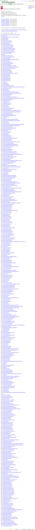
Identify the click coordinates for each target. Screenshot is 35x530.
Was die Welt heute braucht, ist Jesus (8, 189)
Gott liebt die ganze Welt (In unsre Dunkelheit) (9, 437)
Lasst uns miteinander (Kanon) (7, 272)
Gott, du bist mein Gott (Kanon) (7, 140)
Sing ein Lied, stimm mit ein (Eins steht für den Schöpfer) (10, 125)
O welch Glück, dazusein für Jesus (7, 231)
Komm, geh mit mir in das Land (7, 212)
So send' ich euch (5, 246)
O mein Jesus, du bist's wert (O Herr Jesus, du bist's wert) (11, 376)
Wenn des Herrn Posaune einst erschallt (8, 508)
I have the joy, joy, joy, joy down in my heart (8, 68)
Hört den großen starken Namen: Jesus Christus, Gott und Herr (11, 110)
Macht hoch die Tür (5, 473)
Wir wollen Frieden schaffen (6, 341)
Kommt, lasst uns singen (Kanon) (7, 429)
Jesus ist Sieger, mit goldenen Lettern (8, 85)
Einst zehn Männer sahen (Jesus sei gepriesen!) (9, 327)
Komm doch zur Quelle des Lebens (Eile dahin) (9, 156)
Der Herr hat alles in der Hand (6, 346)
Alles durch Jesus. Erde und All (7, 221)
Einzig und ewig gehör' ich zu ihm (7, 275)
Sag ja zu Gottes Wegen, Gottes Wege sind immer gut (10, 266)
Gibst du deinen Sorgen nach (6, 519)
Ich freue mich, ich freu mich (6, 351)
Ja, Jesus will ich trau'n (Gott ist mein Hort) (8, 386)
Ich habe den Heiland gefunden (7, 70)
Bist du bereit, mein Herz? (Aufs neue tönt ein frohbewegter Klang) (12, 509)
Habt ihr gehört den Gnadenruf (6, 515)
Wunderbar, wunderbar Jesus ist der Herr (8, 252)
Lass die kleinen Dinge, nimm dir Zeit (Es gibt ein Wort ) (10, 348)
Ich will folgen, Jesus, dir (6, 225)
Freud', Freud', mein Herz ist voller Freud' (9, 310)
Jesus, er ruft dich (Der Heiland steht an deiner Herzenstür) (11, 120)
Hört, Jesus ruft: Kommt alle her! (7, 129)
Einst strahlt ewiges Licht (6, 215)
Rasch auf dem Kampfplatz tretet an (7, 318)
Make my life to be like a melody (7, 240)
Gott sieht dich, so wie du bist (6, 418)
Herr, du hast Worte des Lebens (7, 136)
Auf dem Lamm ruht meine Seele (7, 257)
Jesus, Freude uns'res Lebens (6, 267)
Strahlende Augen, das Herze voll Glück (8, 387)
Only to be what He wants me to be (7, 276)
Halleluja (3, 54)
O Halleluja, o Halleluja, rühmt (6, 109)
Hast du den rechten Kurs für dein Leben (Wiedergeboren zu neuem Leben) (13, 241)
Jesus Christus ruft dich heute (6, 131)
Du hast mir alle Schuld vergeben (7, 232)
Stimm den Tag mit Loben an (6, 452)
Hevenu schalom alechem (6, 201)
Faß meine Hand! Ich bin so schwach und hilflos (9, 377)
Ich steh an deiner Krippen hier (7, 482)
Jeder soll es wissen (5, 105)
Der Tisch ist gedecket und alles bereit (8, 467)
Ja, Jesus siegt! (4, 362)
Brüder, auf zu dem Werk (6, 236)
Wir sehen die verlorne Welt (6, 242)
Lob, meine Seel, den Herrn (6, 347)
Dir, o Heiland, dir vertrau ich (6, 366)
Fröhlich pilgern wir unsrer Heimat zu (7, 424)
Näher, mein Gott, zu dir (5, 220)
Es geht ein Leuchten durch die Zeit (7, 378)
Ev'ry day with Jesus (5, 302)
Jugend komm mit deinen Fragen (7, 260)
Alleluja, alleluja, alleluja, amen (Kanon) (8, 406)
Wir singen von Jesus (5, 388)
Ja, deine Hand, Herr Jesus (6, 78)
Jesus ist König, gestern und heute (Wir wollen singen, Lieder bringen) (12, 444)
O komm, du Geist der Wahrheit (7, 507)
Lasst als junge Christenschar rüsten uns (8, 332)
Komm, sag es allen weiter (6, 251)
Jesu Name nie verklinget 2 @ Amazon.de (10, 29)
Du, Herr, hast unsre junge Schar (7, 222)
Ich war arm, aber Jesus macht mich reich (8, 285)
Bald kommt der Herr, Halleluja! (7, 514)
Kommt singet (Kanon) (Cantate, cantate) (8, 286)
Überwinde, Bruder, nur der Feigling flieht (8, 227)
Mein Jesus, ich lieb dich (6, 295)
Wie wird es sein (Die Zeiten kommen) (8, 512)
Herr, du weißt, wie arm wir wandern (7, 409)
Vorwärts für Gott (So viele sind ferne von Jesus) (9, 169)
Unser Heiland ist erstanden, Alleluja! (8, 489)
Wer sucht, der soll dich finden (6, 180)
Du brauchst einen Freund (6, 100)
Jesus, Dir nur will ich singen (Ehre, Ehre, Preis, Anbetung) (11, 34)
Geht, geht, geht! (4, 255)
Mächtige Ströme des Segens (6, 277)
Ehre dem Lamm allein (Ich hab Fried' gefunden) (9, 200)
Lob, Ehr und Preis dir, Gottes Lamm (7, 503)
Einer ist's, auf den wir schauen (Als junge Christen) (10, 73)
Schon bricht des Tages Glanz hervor (7, 462)
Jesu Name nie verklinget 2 (5, 20)
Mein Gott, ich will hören (6, 402)
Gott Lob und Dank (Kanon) (7, 245)
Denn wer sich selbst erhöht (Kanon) (7, 99)
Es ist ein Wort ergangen (6, 433)
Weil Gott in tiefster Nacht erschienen (7, 322)
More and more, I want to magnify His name (8, 337)
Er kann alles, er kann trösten (6, 396)
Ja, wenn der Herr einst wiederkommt (8, 520)
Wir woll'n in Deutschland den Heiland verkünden (9, 144)
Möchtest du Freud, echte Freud (7, 150)
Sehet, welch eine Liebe (6, 90)
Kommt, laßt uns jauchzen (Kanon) (7, 44)
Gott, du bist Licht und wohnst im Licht (8, 488)
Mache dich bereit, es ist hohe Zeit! (7, 463)
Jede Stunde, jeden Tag (5, 336)
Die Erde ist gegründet (5, 195)
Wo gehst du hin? (5, 164)
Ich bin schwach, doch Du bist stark (7, 413)
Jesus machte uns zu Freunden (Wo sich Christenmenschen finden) (12, 443)
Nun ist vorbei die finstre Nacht (7, 458)
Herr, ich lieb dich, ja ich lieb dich (7, 497)
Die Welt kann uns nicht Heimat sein (7, 149)
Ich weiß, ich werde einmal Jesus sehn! (8, 204)
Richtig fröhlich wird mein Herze (7, 427)
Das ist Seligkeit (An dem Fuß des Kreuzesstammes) (10, 271)
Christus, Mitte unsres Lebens (6, 88)
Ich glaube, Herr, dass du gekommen (7, 353)
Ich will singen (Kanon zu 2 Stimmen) (8, 50)
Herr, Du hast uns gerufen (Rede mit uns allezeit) (9, 311)
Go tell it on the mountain (6, 250)
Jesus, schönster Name (5, 300)
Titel (15, 33)
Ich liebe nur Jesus (5, 296)
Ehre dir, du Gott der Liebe (6, 478)
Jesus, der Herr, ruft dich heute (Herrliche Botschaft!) (10, 119)
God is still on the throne (6, 358)
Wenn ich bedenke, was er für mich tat (8, 492)
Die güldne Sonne (5, 459)
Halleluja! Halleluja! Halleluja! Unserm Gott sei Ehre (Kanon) (11, 408)
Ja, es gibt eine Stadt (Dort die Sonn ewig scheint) (9, 210)
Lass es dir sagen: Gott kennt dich (7, 139)
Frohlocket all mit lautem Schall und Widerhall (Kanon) (10, 59)
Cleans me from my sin (5, 280)
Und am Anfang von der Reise (6, 217)
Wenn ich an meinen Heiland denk (7, 397)
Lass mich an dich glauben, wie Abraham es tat (9, 523)
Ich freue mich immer (5, 116)
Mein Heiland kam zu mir (6, 43)
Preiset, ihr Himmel (5, 39)
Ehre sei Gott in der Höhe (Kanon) (7, 146)
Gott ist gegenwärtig (5, 38)
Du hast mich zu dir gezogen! (6, 292)
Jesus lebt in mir (4, 35)
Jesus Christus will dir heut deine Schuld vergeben (10, 469)
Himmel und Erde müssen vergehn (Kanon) (8, 237)
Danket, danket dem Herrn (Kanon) (7, 371)
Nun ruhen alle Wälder (5, 468)
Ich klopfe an (4, 363)
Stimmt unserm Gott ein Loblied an (7, 55)
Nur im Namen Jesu (5, 343)
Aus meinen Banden (5, 89)
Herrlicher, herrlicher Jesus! (6, 207)
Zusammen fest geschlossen (6, 442)
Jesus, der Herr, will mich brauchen (7, 235)
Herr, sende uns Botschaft (6, 342)
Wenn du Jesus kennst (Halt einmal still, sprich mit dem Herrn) (11, 93)
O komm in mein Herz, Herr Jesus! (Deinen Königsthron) (10, 477)
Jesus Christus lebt (5, 83)
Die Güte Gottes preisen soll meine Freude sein (9, 256)
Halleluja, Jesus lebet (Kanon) (6, 301)
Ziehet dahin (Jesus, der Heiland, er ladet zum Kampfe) (10, 316)
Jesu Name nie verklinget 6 (5, 25)
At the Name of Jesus (5, 121)
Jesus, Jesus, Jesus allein (6, 58)
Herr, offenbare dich (5, 174)
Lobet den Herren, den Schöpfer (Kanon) (8, 449)
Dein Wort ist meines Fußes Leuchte (7, 428)
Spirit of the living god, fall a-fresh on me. (8, 287)
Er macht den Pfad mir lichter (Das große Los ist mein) (10, 145)
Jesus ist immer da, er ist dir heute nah (8, 108)
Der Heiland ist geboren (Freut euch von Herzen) (9, 479)
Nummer (12, 33)
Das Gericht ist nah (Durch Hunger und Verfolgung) (10, 524)
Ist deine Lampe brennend (6, 79)
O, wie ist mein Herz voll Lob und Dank (8, 196)
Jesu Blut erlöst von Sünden (6, 194)
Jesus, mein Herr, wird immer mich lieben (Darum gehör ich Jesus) (12, 361)
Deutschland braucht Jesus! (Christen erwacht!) (9, 151)
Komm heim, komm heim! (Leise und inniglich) (9, 115)
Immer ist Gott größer (5, 134)
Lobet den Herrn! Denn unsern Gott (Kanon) (8, 434)
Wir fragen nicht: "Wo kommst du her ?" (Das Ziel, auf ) (10, 439)
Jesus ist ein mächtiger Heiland (7, 94)
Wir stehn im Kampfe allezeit (6, 313)
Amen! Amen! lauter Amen (6, 95)
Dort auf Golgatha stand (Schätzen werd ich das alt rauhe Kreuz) (12, 191)
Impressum (32, 529)
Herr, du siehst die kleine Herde (7, 230)
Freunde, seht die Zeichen (6, 74)
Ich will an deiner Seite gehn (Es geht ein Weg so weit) (10, 307)
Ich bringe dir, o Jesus (5, 502)
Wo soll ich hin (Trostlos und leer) (7, 290)
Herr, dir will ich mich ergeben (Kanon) (8, 291)
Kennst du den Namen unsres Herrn (7, 114)
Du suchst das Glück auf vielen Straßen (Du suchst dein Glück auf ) (12, 154)
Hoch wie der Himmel (5, 391)
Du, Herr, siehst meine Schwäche (7, 323)
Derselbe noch (4, 367)
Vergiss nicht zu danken (6, 60)
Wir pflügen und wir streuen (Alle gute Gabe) (9, 464)
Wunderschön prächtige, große (7, 40)
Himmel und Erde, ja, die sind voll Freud (8, 493)
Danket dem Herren (5, 130)
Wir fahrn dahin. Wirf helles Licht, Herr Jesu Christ (9, 448)
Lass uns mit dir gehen (5, 398)
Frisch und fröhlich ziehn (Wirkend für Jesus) (9, 262)
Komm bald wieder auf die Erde (7, 525)
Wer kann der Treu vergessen (6, 417)
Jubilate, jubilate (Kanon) (6, 328)
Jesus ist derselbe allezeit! (6, 499)
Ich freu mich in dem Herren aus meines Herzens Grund (10, 352)
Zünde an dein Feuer (5, 331)
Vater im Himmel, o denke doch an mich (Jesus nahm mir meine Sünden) (13, 98)
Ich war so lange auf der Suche (7, 170)
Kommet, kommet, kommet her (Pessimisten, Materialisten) (11, 111)
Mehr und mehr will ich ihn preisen (7, 338)
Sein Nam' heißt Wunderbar (6, 64)
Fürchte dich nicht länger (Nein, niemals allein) (9, 407)
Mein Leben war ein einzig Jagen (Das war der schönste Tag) (11, 166)
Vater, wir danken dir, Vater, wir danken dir (8, 49)
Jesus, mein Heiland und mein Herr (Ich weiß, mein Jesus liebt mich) (12, 306)
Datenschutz (28, 529)
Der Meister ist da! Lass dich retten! (7, 126)
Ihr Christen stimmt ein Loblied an (7, 383)
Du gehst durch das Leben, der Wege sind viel (9, 165)
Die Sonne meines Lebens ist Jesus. (7, 504)
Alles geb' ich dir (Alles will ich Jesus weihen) (9, 270)
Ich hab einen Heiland (5, 84)
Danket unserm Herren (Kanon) (7, 205)
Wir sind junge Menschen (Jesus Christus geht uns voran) (11, 141)
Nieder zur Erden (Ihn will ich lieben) (7, 45)
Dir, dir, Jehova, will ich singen (6, 53)
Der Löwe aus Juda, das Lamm (7, 356)
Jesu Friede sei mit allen (6, 438)
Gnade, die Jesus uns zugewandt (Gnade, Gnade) (9, 185)
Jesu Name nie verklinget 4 (5, 22)
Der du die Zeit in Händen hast (7, 483)
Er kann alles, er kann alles (6, 104)
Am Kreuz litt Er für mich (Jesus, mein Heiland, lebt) (10, 498)
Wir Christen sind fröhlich (6, 75)
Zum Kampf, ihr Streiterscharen (7, 265)
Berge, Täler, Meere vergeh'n (6, 432)
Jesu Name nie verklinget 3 (5, 21)
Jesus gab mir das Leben (6, 186)
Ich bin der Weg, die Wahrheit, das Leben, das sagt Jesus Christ (12, 373)
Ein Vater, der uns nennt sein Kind (7, 372)
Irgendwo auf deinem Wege (6, 159)
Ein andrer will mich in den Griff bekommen (8, 317)
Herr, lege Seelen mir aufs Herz (7, 282)
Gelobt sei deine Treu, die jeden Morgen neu (9, 453)
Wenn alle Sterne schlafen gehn (7, 454)
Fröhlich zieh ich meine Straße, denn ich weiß (9, 65)
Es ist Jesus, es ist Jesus (6, 368)
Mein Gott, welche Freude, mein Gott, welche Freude (10, 518)
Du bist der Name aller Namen (6, 216)
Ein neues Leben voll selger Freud (7, 155)
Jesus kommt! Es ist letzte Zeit (6, 513)
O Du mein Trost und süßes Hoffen (7, 474)
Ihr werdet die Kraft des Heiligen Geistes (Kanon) (9, 181)
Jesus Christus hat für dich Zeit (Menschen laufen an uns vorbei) (12, 160)
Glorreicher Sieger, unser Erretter (7, 487)
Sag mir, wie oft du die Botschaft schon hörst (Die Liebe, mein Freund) (13, 124)
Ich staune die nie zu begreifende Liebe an (8, 48)
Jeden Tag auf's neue (5, 312)
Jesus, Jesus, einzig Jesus (6, 69)
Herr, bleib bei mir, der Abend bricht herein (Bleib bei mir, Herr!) (11, 472)
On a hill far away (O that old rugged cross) (8, 190)
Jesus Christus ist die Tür (6, 333)
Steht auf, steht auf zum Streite (6, 179)
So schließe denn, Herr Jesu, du (7, 484)
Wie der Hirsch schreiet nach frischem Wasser (9, 176)
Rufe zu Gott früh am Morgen (6, 326)
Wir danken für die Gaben (6, 357)
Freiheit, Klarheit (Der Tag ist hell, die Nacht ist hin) (10, 457)
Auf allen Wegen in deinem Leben (7, 423)
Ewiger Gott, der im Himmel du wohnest (8, 382)
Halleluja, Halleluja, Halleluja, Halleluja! (8, 184)
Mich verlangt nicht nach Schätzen (7, 206)
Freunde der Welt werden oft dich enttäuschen (9, 161)
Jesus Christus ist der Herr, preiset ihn (8, 494)
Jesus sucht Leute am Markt (6, 247)
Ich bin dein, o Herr (5, 281)
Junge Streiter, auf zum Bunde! (7, 447)
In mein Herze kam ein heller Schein (7, 63)
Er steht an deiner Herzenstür (6, 135)
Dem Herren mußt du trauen (6, 171)
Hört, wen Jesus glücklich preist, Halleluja (8, 321)
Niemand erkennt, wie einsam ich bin (7, 403)
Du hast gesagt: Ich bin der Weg (7, 381)
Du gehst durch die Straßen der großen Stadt (9, 175)
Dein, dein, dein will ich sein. (6, 211)
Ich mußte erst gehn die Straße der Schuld (8, 199)
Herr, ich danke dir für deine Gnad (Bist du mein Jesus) (10, 297)
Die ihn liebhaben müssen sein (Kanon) (8, 419)
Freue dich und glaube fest (6, 226)
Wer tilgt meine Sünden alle (6, 80)
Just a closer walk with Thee (6, 412)
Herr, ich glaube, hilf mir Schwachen (7, 401)
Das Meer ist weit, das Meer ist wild (7, 422)
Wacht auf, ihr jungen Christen (6, 261)
